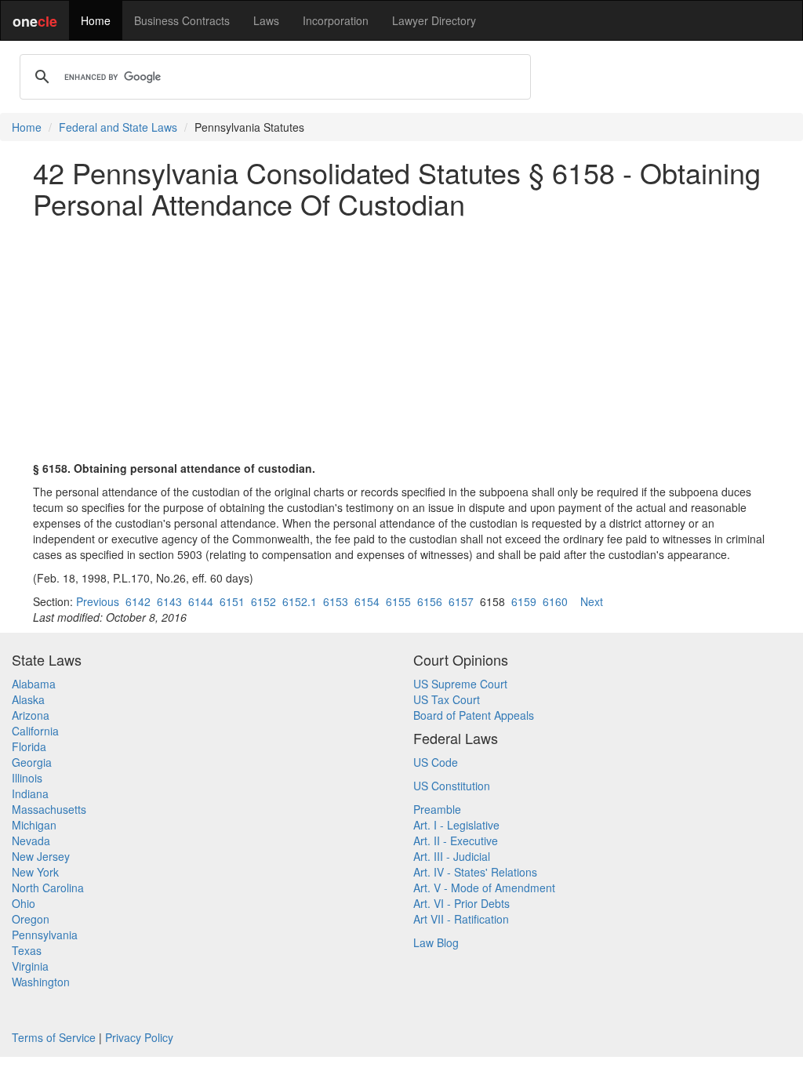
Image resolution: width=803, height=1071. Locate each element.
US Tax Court (446, 699)
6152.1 (299, 601)
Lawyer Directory (434, 20)
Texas (27, 950)
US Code (435, 762)
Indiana (30, 793)
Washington (41, 981)
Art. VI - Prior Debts (461, 903)
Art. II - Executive (455, 840)
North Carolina (48, 887)
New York (35, 872)
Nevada (31, 840)
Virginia (30, 966)
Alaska (28, 699)
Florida (29, 746)
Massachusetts (49, 809)
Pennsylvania (45, 934)
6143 (169, 601)
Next (591, 601)
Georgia (32, 762)
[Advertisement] (401, 339)
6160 (555, 601)
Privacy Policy (139, 1037)
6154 (367, 601)
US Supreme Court (460, 684)
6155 (398, 601)
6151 (232, 601)
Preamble (437, 809)
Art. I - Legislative (456, 825)
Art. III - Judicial (451, 856)
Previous (97, 601)
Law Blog (436, 942)
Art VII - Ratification (461, 919)
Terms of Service (54, 1037)
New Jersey (41, 856)
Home (96, 20)
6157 (461, 601)
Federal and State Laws (118, 127)
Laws (266, 20)
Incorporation (336, 20)
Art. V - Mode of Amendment (484, 887)
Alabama (34, 684)
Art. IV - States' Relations (475, 872)
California (35, 731)
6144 (200, 601)
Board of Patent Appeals (473, 715)
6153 (335, 601)
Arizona (30, 715)
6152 (263, 601)
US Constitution (451, 785)
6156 (429, 601)
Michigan (34, 825)
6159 (523, 601)
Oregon (30, 919)
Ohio (23, 903)
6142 (138, 601)
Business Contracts (182, 20)
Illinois (27, 778)
